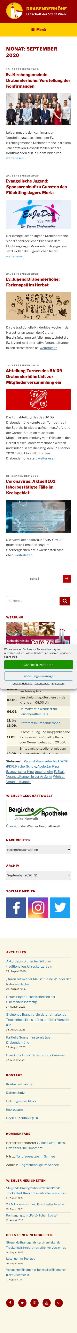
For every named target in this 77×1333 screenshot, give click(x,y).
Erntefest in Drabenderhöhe (40, 723)
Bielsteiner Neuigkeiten (29, 1235)
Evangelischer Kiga (20, 772)
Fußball (59, 772)
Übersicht (13, 826)
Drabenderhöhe (46, 8)
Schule (31, 766)
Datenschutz (41, 683)
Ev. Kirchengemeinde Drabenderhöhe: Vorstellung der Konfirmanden (38, 80)
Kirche (20, 766)
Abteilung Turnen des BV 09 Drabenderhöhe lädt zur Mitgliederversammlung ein (34, 376)
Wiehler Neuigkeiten (26, 1180)
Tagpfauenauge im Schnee (35, 1156)
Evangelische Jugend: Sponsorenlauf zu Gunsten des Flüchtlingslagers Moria (36, 187)
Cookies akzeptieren (38, 664)
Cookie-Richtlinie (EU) (22, 1118)
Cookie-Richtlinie (22, 683)
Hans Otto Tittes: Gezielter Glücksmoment (37, 1055)
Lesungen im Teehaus (20, 1258)
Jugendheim (44, 772)
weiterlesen (15, 158)
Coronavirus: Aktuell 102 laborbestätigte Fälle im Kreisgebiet (30, 487)
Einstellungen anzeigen (38, 676)
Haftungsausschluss (21, 1101)
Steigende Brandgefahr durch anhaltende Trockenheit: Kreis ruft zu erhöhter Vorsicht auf (37, 1020)
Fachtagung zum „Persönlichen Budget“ (32, 1215)
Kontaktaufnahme (19, 1084)
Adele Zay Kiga (48, 766)
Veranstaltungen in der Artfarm (29, 776)
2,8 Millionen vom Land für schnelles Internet (35, 1204)
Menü (41, 30)
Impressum (58, 683)
